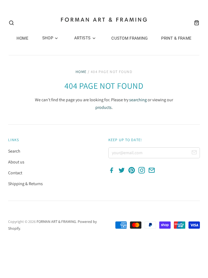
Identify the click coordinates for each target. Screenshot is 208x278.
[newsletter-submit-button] (194, 153)
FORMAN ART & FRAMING (56, 221)
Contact (15, 173)
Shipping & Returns (25, 184)
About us (16, 162)
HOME (22, 38)
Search (14, 151)
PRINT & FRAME (176, 38)
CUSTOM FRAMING (129, 38)
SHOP (48, 38)
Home (81, 71)
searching (138, 100)
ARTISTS (83, 38)
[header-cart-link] (195, 23)
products (103, 107)
